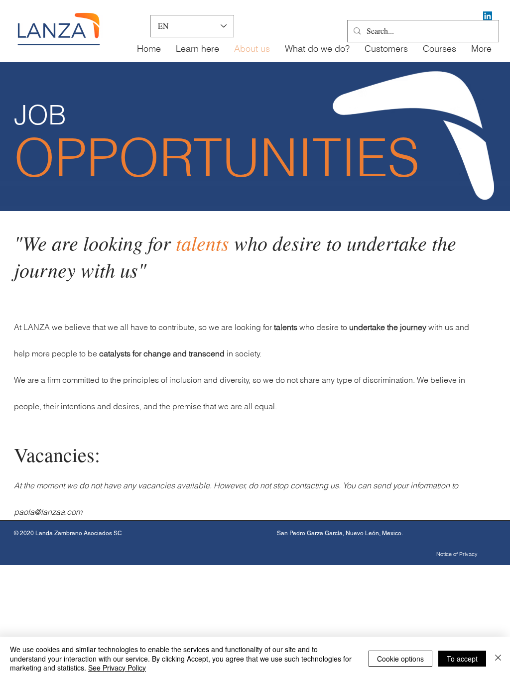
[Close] (498, 658)
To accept (462, 659)
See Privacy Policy (117, 668)
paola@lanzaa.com (48, 512)
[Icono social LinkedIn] (487, 15)
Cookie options (400, 659)
